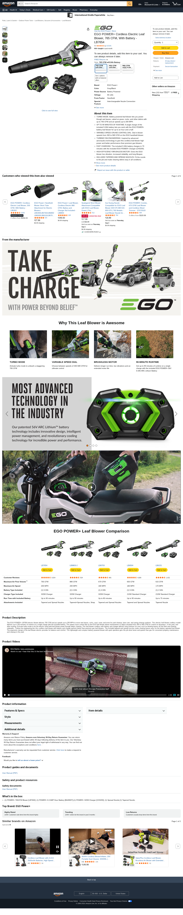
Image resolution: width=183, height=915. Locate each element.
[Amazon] (8, 4)
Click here (60, 750)
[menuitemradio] (174, 694)
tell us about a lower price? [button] (29, 760)
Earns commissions (27, 649)
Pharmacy (84, 10)
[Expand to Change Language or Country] (141, 4)
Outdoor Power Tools (26, 20)
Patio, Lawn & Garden (9, 20)
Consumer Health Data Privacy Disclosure (94, 901)
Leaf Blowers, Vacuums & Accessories (47, 20)
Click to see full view (50, 111)
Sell (59, 10)
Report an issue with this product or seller (113, 170)
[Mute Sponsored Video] (57, 851)
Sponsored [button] (5, 825)
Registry (67, 10)
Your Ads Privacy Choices (118, 901)
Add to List (158, 78)
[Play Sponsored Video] (91, 841)
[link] (21, 207)
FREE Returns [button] (100, 60)
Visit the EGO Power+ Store (105, 31)
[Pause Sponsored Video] (57, 847)
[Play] (4, 695)
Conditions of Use (60, 901)
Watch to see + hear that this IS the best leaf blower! (32, 651)
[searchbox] (75, 3)
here (39, 745)
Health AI (13, 10)
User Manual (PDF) (10, 773)
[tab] (87, 446)
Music (75, 10)
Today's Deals (24, 10)
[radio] (4, 28)
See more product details (106, 166)
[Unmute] (178, 694)
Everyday (93, 10)
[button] (5, 9)
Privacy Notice (73, 901)
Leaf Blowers (66, 20)
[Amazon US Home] (58, 894)
